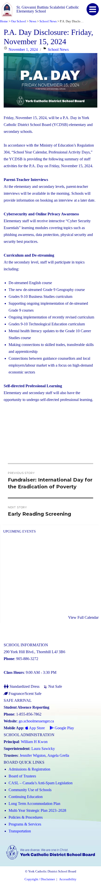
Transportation (20, 831)
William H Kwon (34, 742)
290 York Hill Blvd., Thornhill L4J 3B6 (34, 652)
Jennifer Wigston (33, 755)
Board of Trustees (22, 776)
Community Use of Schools (30, 790)
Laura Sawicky (43, 748)
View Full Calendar (83, 617)
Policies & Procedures (26, 817)
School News (58, 49)
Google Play (64, 728)
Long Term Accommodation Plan (34, 803)
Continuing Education (26, 797)
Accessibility (67, 879)
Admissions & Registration (29, 769)
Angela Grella (58, 755)
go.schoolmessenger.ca (36, 721)
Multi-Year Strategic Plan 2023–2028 (37, 810)
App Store (36, 728)
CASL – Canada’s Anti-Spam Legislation (41, 783)
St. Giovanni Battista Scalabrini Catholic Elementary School (47, 9)
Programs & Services (25, 824)
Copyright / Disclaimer (40, 879)
